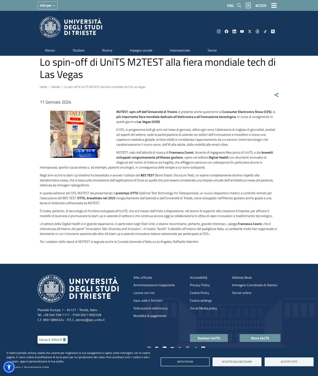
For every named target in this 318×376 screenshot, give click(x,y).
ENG (230, 5)
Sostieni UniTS (209, 338)
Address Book (242, 277)
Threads (257, 31)
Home (43, 87)
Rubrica (248, 5)
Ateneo (50, 50)
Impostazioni (185, 362)
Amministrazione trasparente (154, 285)
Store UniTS (260, 338)
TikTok (265, 31)
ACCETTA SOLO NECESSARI (237, 362)
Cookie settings (201, 300)
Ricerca (107, 50)
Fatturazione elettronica (150, 308)
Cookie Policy (199, 292)
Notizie (55, 87)
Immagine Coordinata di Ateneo (254, 285)
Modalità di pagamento (149, 315)
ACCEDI (260, 5)
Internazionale (180, 50)
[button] (9, 367)
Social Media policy (203, 308)
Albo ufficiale (142, 277)
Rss (273, 31)
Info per (46, 5)
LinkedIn (234, 31)
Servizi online (241, 292)
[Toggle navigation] (274, 5)
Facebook (226, 31)
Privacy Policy (200, 285)
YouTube (242, 31)
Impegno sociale (141, 50)
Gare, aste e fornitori (147, 300)
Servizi (212, 50)
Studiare (78, 50)
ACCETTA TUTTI (289, 362)
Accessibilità (198, 277)
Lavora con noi (144, 292)
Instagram (218, 31)
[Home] (71, 28)
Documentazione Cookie (36, 367)
